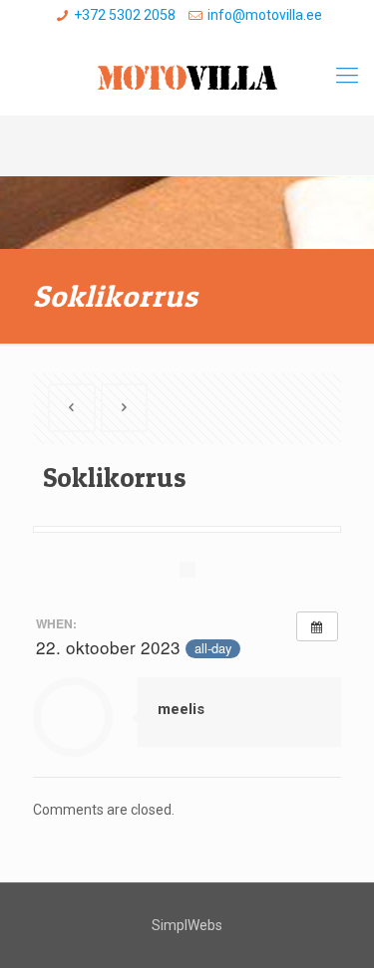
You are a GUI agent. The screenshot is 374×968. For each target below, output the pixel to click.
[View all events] (317, 626)
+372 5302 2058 (125, 15)
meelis (181, 709)
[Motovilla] (187, 76)
